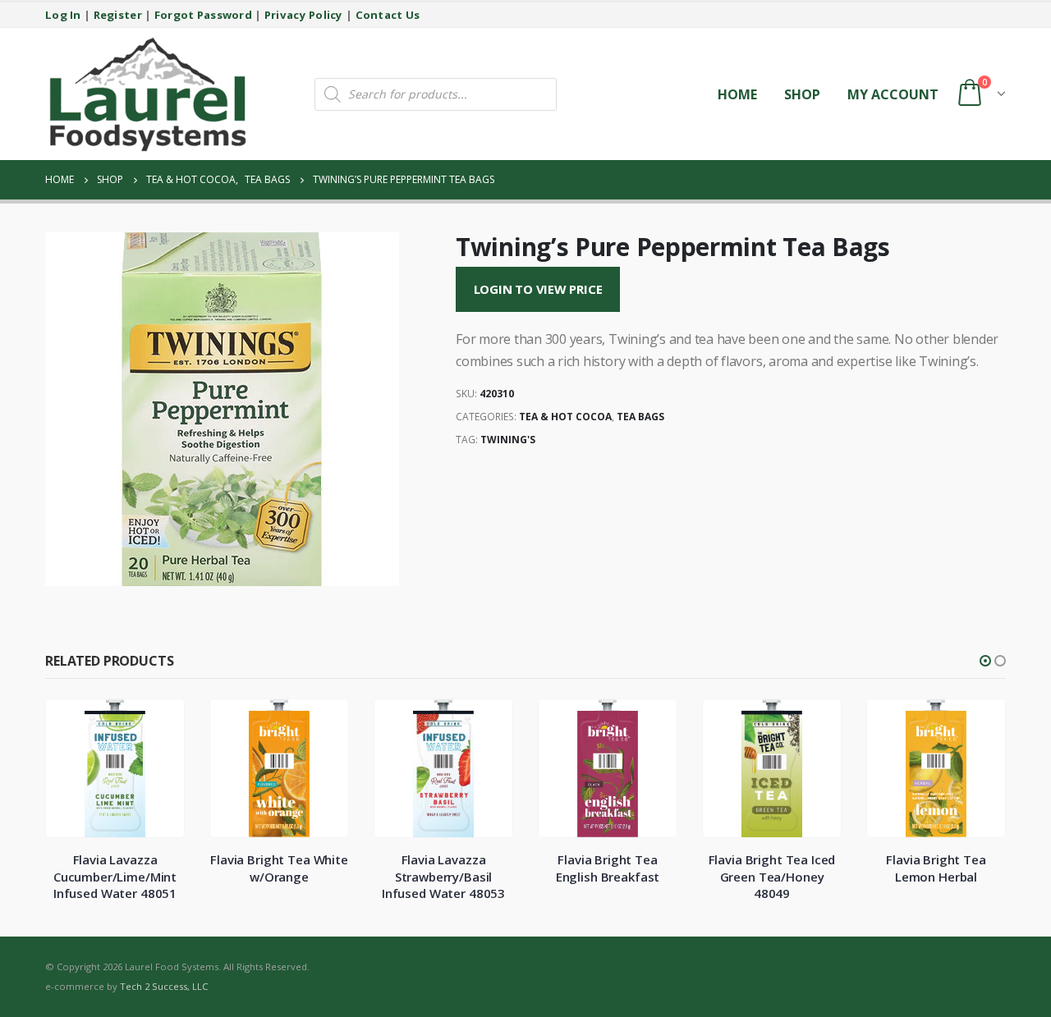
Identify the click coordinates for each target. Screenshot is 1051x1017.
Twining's (507, 440)
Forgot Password (203, 14)
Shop (802, 94)
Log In (63, 14)
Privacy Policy (303, 14)
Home (737, 94)
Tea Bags (640, 417)
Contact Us (388, 14)
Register (118, 14)
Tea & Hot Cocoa (565, 417)
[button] (985, 661)
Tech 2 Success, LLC (164, 986)
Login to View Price (538, 289)
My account (893, 94)
